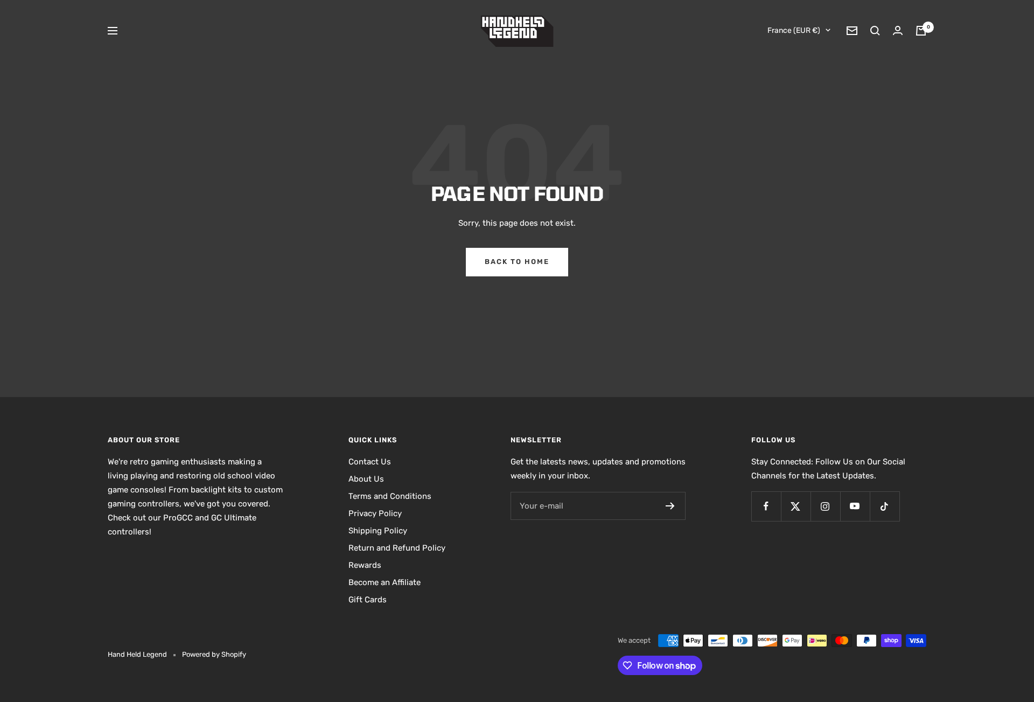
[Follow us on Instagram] (825, 506)
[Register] (670, 506)
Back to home (517, 262)
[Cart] (921, 31)
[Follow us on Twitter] (796, 506)
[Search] (875, 31)
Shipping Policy (377, 531)
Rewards (364, 565)
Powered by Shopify (214, 654)
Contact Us (369, 462)
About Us (366, 479)
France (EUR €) (793, 30)
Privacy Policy (375, 513)
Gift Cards (367, 599)
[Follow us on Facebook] (766, 506)
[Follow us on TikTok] (884, 506)
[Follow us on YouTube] (855, 506)
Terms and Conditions (389, 496)
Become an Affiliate (384, 582)
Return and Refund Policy (396, 548)
